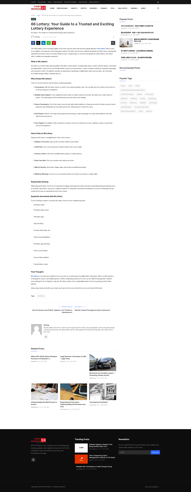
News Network (57, 2)
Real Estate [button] (122, 8)
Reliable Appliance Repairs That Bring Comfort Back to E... (100, 445)
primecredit (124, 35)
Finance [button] (104, 8)
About (49, 2)
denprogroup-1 (80, 469)
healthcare (124, 98)
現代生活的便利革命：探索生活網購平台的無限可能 (137, 26)
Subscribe (155, 452)
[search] (158, 8)
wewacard (124, 28)
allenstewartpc (64, 409)
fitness (141, 111)
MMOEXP (143, 103)
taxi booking (152, 98)
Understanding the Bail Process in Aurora (44, 403)
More (143, 8)
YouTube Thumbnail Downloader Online (133, 90)
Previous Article (67, 307)
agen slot (149, 111)
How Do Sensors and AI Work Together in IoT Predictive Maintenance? (52, 311)
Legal (38, 15)
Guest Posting (83, 2)
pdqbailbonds (35, 407)
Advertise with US (94, 2)
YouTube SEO (149, 94)
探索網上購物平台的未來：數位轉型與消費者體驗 (136, 57)
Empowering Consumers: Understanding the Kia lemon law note (72, 404)
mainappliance (93, 449)
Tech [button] (112, 8)
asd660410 (137, 43)
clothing (142, 98)
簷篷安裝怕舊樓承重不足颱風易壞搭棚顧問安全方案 (146, 40)
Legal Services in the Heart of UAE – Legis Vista (73, 357)
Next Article (79, 307)
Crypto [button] (83, 8)
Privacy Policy (42, 2)
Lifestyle (139, 94)
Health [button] (74, 8)
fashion (123, 86)
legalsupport (93, 378)
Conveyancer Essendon (98, 402)
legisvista (62, 361)
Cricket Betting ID (126, 107)
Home (52, 8)
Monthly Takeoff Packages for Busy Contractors (92, 310)
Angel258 (33, 361)
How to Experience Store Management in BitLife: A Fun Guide (102, 456)
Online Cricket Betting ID (128, 111)
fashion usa (133, 103)
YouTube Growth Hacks (142, 107)
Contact (33, 2)
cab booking (153, 103)
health (137, 86)
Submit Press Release (70, 2)
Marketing (134, 98)
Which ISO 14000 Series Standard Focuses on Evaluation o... (44, 357)
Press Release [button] (62, 8)
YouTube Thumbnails (127, 94)
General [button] (134, 8)
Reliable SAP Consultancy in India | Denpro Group (94, 466)
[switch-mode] (158, 2)
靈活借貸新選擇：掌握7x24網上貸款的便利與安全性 (137, 32)
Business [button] (93, 8)
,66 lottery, (41, 296)
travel (130, 86)
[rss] (33, 459)
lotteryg (46, 325)
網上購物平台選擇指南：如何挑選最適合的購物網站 (137, 51)
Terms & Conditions (151, 487)
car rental (123, 103)
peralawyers (92, 405)
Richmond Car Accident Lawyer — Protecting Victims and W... (102, 374)
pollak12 (91, 460)
